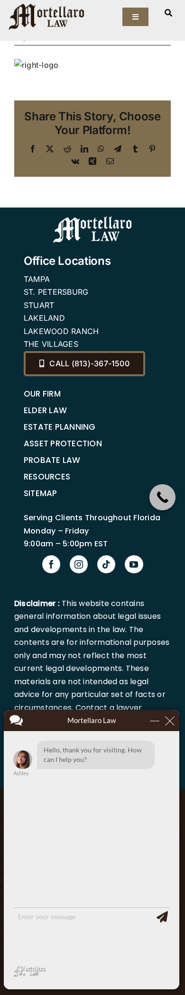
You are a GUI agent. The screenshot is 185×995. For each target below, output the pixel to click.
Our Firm (42, 393)
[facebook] (51, 564)
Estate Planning (60, 427)
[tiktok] (106, 564)
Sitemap (40, 493)
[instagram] (79, 564)
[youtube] (134, 564)
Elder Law (45, 410)
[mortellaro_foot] (92, 218)
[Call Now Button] (162, 497)
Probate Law (52, 460)
